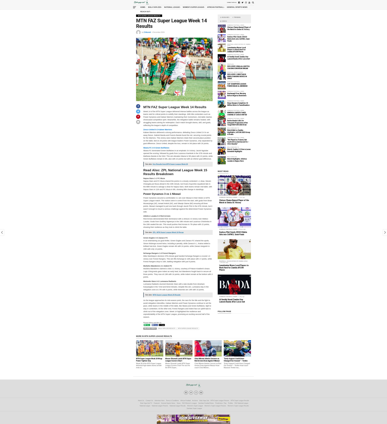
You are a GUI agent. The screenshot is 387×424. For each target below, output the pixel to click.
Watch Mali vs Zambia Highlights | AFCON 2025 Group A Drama (238, 132)
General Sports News (237, 7)
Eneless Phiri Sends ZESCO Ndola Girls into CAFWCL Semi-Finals (238, 39)
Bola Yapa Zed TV (146, 403)
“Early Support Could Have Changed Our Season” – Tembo (236, 359)
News (179, 403)
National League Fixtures (160, 406)
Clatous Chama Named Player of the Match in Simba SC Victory (239, 28)
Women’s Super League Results (238, 406)
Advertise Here (159, 400)
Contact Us (149, 400)
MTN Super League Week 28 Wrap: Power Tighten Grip (149, 359)
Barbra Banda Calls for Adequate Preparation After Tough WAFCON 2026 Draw (237, 123)
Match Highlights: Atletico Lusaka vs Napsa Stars (237, 160)
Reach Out (145, 11)
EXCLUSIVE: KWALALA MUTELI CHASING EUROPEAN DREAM (238, 67)
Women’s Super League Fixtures (215, 406)
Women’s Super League (193, 7)
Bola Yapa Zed (154, 7)
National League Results (178, 406)
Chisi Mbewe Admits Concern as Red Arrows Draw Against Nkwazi (207, 359)
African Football (215, 7)
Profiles (230, 403)
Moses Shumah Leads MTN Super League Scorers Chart (178, 359)
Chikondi (147, 32)
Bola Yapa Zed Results (166, 328)
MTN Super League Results (188, 328)
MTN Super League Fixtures (220, 400)
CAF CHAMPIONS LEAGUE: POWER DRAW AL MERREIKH (237, 85)
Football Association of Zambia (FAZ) (233, 261)
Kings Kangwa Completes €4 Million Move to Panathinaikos (238, 104)
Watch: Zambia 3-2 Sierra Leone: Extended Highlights (239, 150)
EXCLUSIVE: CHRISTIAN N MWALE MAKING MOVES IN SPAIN (237, 76)
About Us (141, 400)
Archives (195, 400)
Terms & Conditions (172, 400)
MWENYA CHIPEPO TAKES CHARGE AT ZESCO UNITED (237, 113)
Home (142, 7)
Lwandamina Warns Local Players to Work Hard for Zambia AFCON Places (236, 49)
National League (172, 7)
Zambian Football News (228, 197)
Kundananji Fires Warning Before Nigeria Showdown (236, 94)
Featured (157, 403)
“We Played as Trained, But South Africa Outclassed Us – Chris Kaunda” (238, 142)
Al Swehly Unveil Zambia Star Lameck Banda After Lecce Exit (238, 58)
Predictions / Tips (221, 403)
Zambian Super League (194, 408)
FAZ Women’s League (189, 403)
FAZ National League (241, 403)
